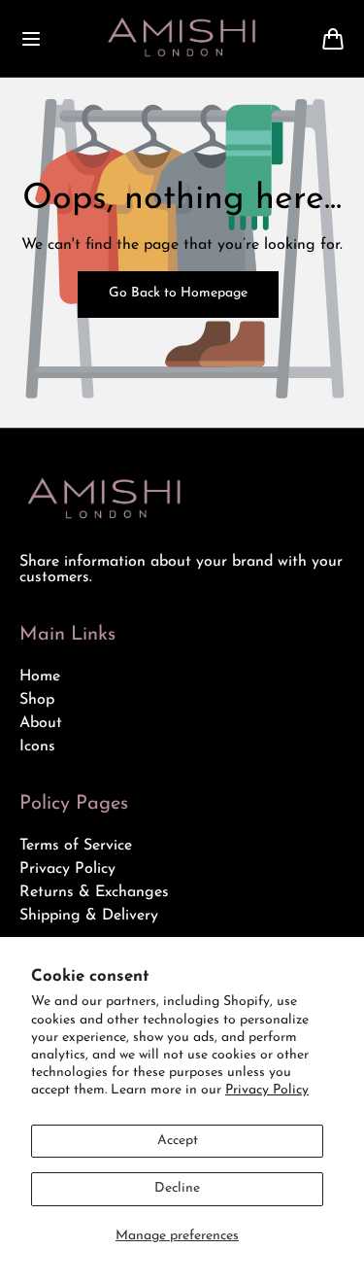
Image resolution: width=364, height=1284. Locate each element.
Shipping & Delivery (88, 915)
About (40, 723)
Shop (36, 700)
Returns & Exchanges (94, 892)
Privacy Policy (267, 1090)
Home (39, 676)
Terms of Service (75, 845)
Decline (177, 1188)
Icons (37, 746)
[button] (31, 39)
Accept (177, 1140)
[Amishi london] (182, 38)
